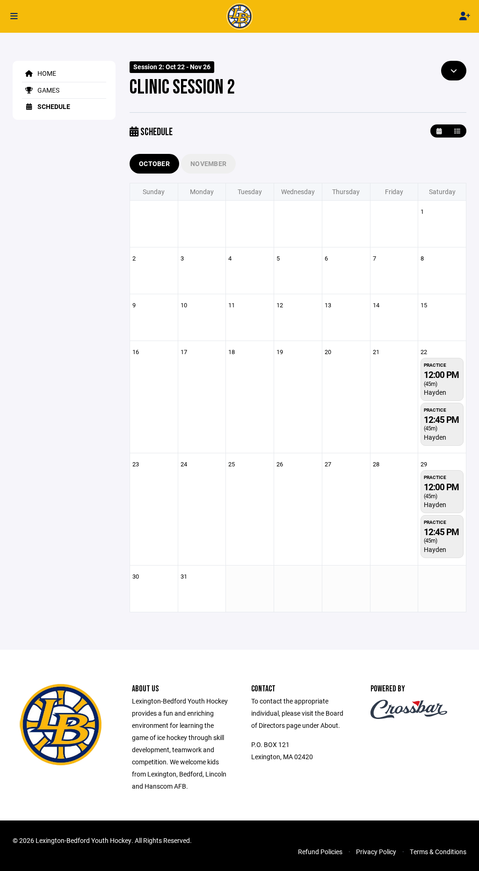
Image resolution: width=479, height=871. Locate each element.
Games (47, 90)
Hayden (435, 392)
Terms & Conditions (438, 851)
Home (46, 73)
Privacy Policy (376, 851)
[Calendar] (439, 131)
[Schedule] (457, 131)
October (154, 163)
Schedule (53, 106)
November (208, 163)
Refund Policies (320, 851)
